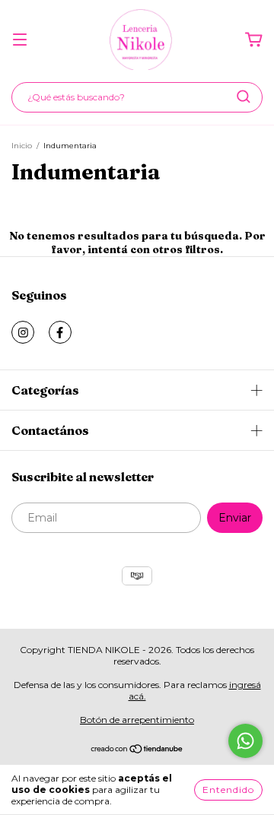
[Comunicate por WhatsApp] (245, 741)
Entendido (228, 789)
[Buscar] (243, 96)
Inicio (21, 146)
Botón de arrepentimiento (137, 719)
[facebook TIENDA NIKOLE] (60, 332)
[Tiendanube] (137, 750)
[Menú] (19, 40)
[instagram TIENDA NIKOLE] (22, 332)
